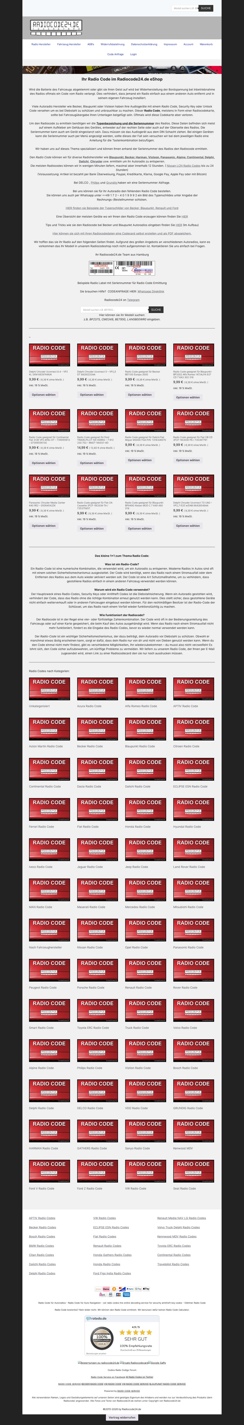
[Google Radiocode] (157, 1362)
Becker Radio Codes (42, 1227)
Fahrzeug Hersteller (69, 44)
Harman (141, 157)
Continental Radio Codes (174, 1255)
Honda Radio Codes (106, 1264)
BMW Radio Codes (41, 1245)
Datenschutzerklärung (144, 44)
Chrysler (96, 161)
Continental (195, 157)
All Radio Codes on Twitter (139, 1377)
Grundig (112, 182)
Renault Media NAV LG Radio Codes (181, 1218)
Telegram (133, 300)
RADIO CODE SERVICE (69, 1384)
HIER (185, 216)
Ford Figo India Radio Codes (112, 1273)
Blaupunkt (116, 157)
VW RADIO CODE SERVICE (135, 1384)
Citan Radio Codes (41, 1255)
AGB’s (90, 44)
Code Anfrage (115, 54)
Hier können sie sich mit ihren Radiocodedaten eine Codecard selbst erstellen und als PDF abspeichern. (122, 233)
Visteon (153, 157)
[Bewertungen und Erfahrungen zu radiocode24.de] (98, 1362)
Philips (95, 182)
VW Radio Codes (104, 1218)
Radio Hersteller (41, 44)
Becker (129, 157)
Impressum (170, 44)
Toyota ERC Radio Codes (174, 1245)
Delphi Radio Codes (42, 1273)
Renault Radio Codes (107, 1245)
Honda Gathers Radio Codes (112, 1255)
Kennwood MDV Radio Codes (177, 1236)
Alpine (181, 157)
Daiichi (84, 161)
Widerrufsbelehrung (112, 44)
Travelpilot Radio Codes (173, 1264)
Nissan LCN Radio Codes (184, 165)
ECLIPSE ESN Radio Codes (111, 1227)
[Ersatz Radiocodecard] (134, 1362)
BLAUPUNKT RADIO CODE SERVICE (167, 1384)
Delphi (209, 157)
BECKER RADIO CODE (92, 1384)
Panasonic (168, 157)
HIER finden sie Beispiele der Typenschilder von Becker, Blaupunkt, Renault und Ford (122, 208)
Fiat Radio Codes (104, 1236)
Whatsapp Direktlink (151, 291)
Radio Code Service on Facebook (108, 1377)
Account (188, 44)
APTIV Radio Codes (42, 1218)
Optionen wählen (44, 394)
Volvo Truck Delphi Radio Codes (178, 1227)
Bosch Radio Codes (42, 1236)
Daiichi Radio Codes (42, 1264)
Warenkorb (206, 44)
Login (133, 54)
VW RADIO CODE (112, 1384)
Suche (206, 8)
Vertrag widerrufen (122, 1417)
